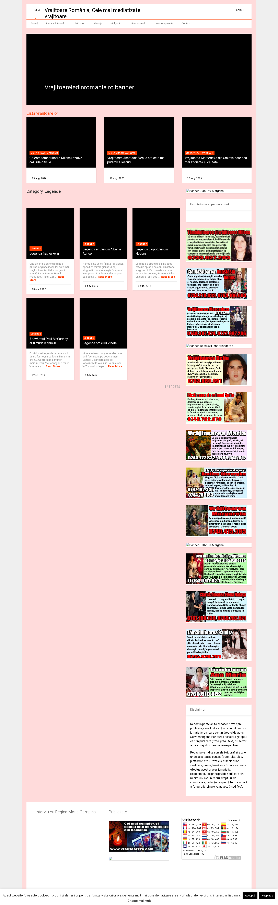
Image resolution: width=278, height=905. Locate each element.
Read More (105, 276)
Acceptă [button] (250, 895)
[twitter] (224, 10)
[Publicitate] (139, 836)
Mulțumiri (116, 23)
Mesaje (98, 23)
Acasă (34, 23)
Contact (186, 23)
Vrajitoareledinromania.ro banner (89, 87)
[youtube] (218, 10)
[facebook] (231, 10)
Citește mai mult (139, 901)
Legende (36, 248)
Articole (79, 23)
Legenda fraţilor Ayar (44, 253)
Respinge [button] (267, 895)
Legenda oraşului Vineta (100, 343)
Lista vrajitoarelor (44, 153)
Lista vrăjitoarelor (56, 23)
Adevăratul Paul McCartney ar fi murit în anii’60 (49, 341)
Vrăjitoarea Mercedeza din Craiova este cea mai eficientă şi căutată (216, 160)
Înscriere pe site (164, 23)
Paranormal (138, 23)
